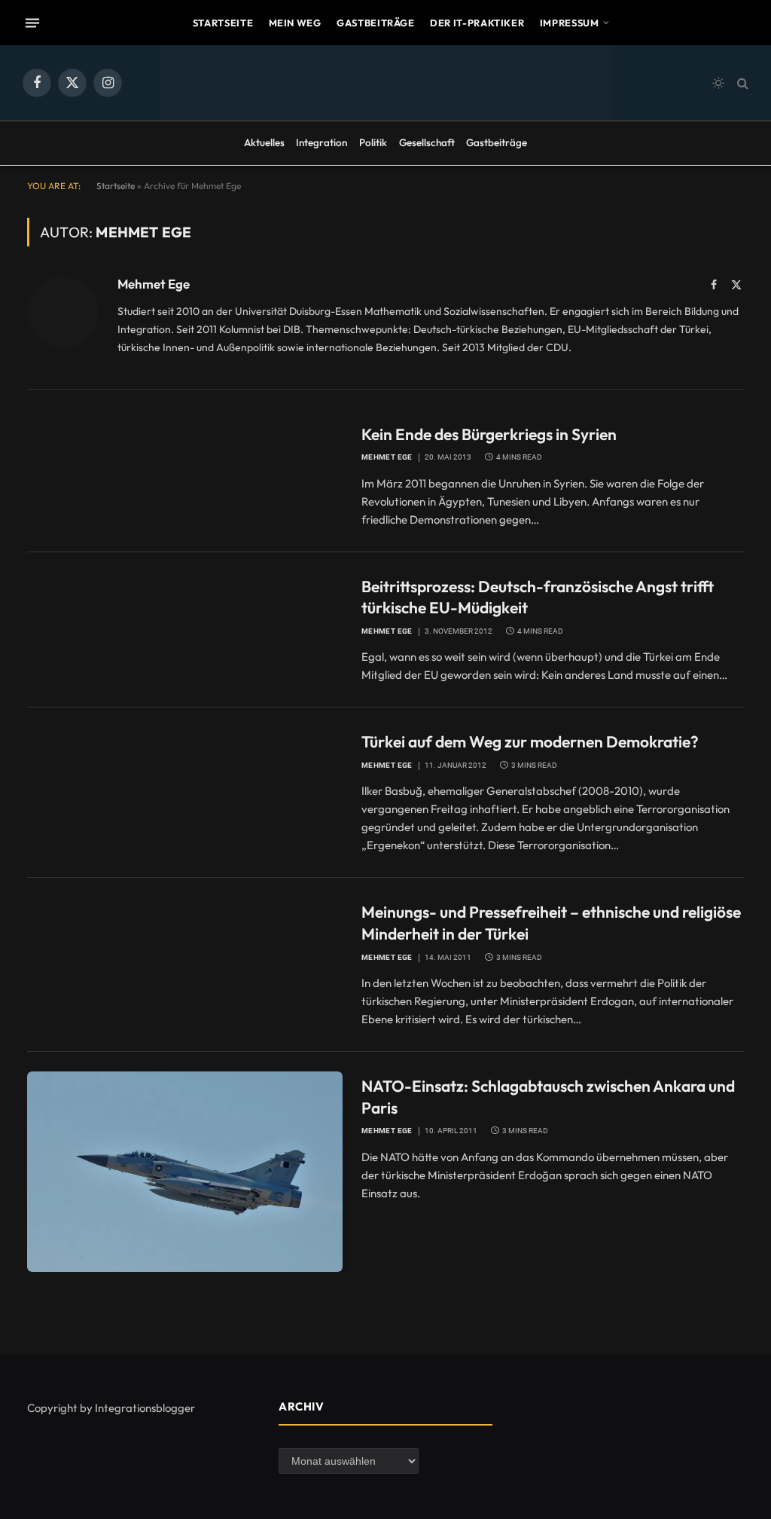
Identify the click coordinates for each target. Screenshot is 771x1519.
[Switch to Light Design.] (718, 83)
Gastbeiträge (376, 23)
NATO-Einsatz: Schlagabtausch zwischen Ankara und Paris (548, 1096)
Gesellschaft (427, 142)
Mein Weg (295, 23)
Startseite (223, 23)
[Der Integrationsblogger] (385, 83)
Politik (373, 142)
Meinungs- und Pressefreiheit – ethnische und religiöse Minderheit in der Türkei (551, 922)
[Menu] (32, 23)
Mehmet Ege (153, 284)
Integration (321, 142)
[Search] (741, 83)
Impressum (569, 23)
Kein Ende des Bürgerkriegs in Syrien (489, 434)
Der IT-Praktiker (477, 23)
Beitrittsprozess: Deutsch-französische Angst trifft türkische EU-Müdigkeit (537, 597)
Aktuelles (264, 142)
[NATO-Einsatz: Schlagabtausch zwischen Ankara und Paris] (185, 1171)
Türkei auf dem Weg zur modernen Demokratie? (530, 741)
